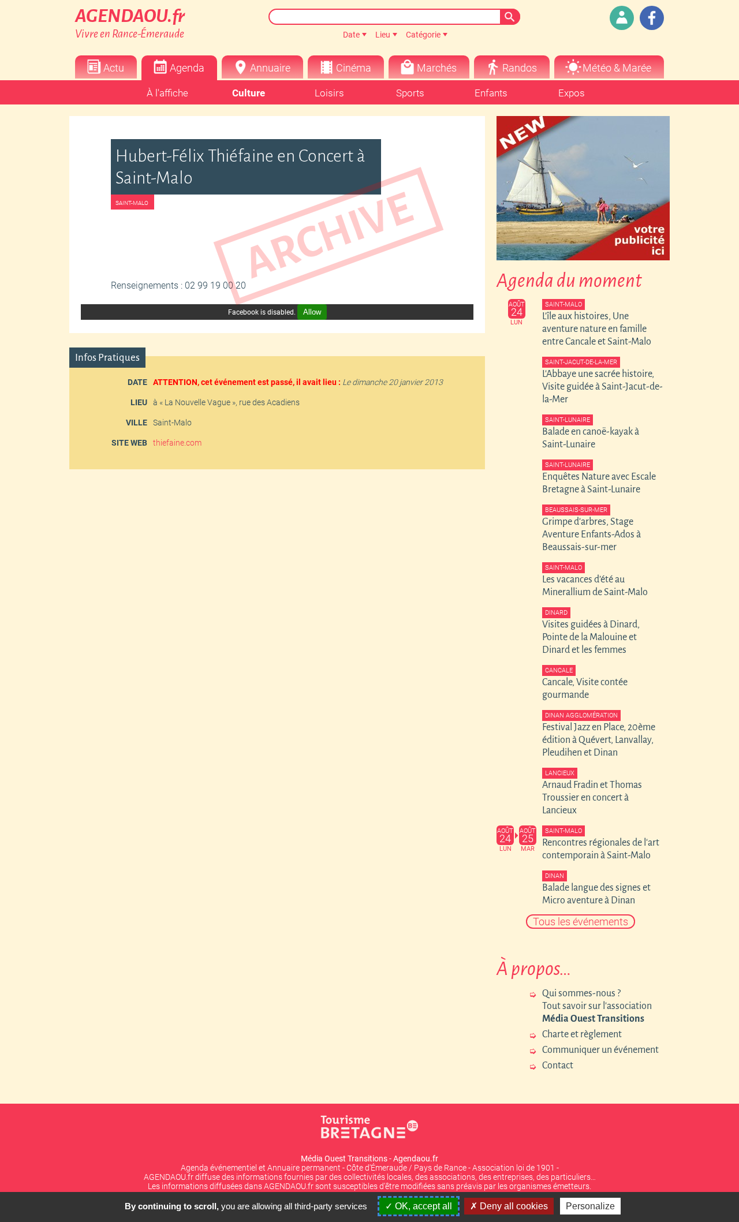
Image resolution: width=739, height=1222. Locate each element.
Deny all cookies (512, 1206)
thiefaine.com (177, 442)
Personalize (590, 1206)
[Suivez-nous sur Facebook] (652, 18)
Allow (312, 312)
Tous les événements (580, 921)
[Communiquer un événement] (622, 18)
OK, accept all (422, 1206)
